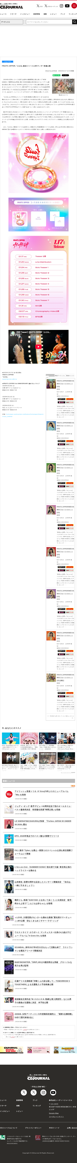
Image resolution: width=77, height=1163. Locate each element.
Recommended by (66, 772)
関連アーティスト (60, 375)
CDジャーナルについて (8, 1128)
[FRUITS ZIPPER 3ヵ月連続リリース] (38, 199)
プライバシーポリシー (33, 1128)
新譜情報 (36, 14)
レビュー (53, 14)
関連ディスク (50, 375)
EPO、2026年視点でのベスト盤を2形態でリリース (37, 836)
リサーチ (13, 14)
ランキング (73, 14)
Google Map (54, 1113)
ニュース (3, 14)
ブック (62, 14)
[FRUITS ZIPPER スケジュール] (38, 237)
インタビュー (25, 14)
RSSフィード (54, 1128)
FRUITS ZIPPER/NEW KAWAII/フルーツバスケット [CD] (65, 383)
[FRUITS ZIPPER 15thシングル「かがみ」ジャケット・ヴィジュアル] (38, 134)
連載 (45, 14)
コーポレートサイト (56, 1116)
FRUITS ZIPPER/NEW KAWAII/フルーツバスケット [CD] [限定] (65, 677)
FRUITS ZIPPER (51, 71)
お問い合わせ (72, 1128)
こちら (25, 1029)
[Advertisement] (38, 43)
